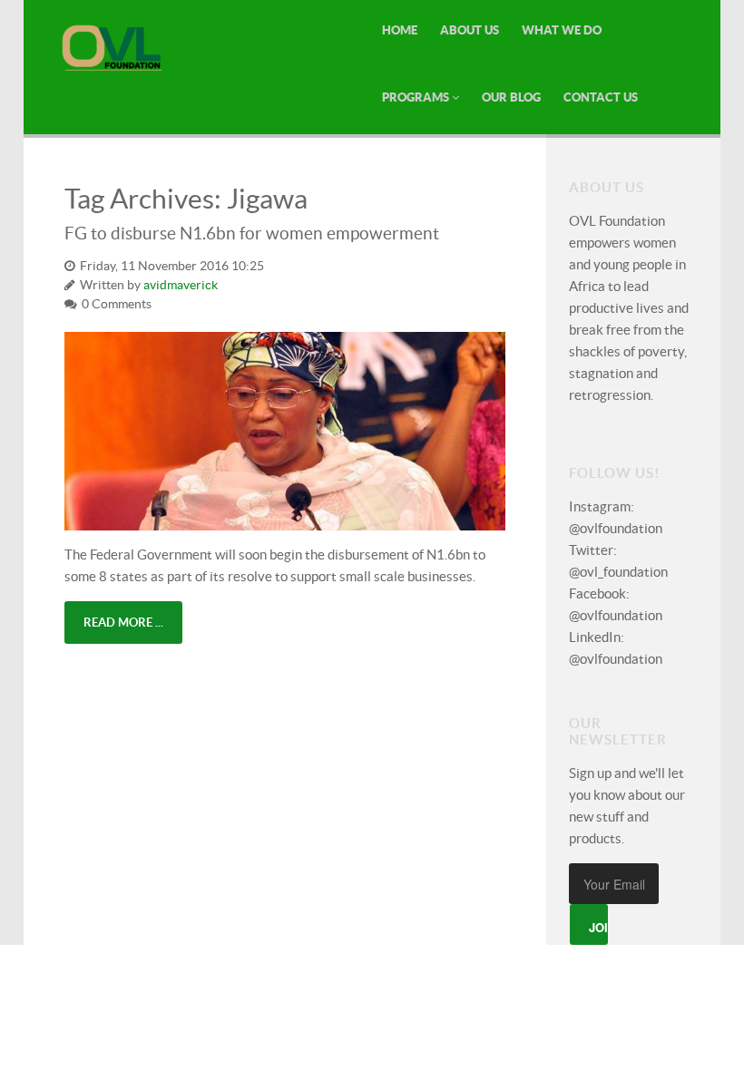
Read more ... (123, 622)
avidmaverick (180, 285)
